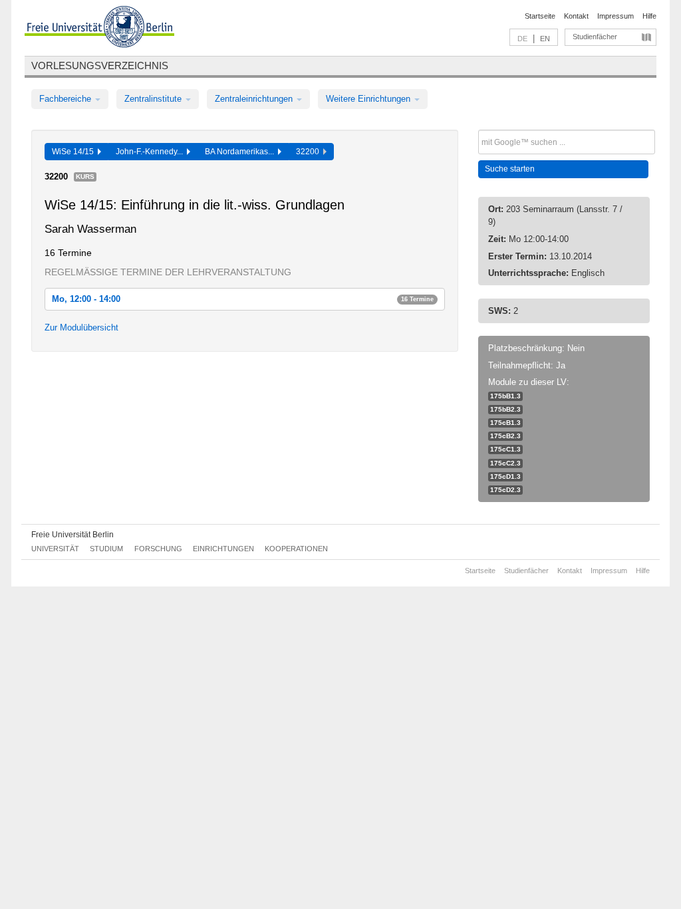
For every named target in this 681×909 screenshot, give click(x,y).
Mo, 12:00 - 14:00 (243, 299)
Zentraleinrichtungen (255, 99)
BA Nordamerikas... (241, 152)
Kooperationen (296, 549)
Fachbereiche (66, 99)
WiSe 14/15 (75, 152)
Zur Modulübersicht (81, 327)
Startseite (540, 16)
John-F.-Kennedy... (151, 152)
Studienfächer (595, 37)
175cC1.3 (505, 449)
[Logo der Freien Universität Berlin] (99, 28)
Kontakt (576, 16)
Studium (106, 549)
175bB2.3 (505, 409)
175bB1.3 (505, 396)
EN (545, 39)
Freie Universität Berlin (72, 534)
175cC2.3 (505, 463)
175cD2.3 (505, 489)
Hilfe (649, 16)
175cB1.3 (505, 422)
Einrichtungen (223, 549)
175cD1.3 (505, 476)
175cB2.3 (505, 436)
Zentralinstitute (154, 99)
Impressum (615, 16)
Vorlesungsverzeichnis (99, 65)
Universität (55, 549)
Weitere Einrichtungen (369, 99)
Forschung (158, 549)
